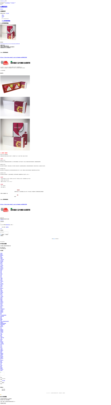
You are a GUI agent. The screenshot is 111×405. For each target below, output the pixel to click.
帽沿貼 (1, 254)
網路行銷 (1, 358)
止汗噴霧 (1, 265)
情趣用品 (1, 353)
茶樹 (1, 363)
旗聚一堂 (1, 268)
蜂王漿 (1, 303)
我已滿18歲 (2, 403)
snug (1, 287)
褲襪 (1, 340)
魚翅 (1, 282)
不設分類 (7, 13)
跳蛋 (1, 352)
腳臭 (1, 256)
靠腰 (1, 317)
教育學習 (7, 227)
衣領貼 (1, 253)
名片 (2, 17)
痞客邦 (7, 224)
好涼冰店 (1, 260)
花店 (1, 328)
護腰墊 (1, 319)
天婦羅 (1, 278)
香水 (1, 364)
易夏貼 (1, 262)
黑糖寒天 (1, 322)
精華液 (1, 362)
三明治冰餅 (2, 259)
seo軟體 (1, 325)
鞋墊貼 (1, 266)
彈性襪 (1, 339)
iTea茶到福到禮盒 (6, 20)
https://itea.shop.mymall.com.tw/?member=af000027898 (13, 57)
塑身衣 (1, 367)
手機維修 (1, 354)
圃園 (1, 366)
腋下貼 (1, 263)
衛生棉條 (1, 356)
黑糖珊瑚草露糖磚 (3, 323)
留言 (9, 224)
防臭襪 (1, 258)
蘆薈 (1, 361)
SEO (1, 327)
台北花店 (1, 332)
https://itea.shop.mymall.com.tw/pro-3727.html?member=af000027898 (10, 43)
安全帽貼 (1, 261)
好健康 (1, 300)
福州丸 (1, 280)
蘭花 (1, 314)
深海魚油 (1, 305)
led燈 (1, 338)
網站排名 (1, 326)
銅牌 (1, 335)
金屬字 (1, 336)
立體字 (1, 334)
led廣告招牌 (2, 337)
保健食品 (1, 301)
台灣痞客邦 (3, 6)
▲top (1, 228)
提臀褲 (1, 370)
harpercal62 (2, 219)
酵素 (1, 320)
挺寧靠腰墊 (2, 316)
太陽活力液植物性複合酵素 (4, 321)
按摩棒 (1, 351)
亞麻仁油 (1, 302)
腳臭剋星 (1, 255)
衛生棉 (1, 355)
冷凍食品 (1, 281)
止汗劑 (1, 264)
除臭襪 (1, 257)
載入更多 (2, 230)
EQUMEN (1, 369)
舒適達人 (1, 357)
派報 (1, 333)
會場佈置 (1, 331)
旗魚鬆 (1, 269)
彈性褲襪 (1, 341)
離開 (5, 403)
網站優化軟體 (2, 324)
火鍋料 (1, 279)
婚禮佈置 (1, 330)
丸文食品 (1, 267)
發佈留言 (2, 235)
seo (0, 359)
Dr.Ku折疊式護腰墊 (3, 315)
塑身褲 (1, 368)
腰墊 (1, 318)
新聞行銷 (1, 360)
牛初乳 (1, 304)
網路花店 (1, 329)
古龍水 (1, 365)
